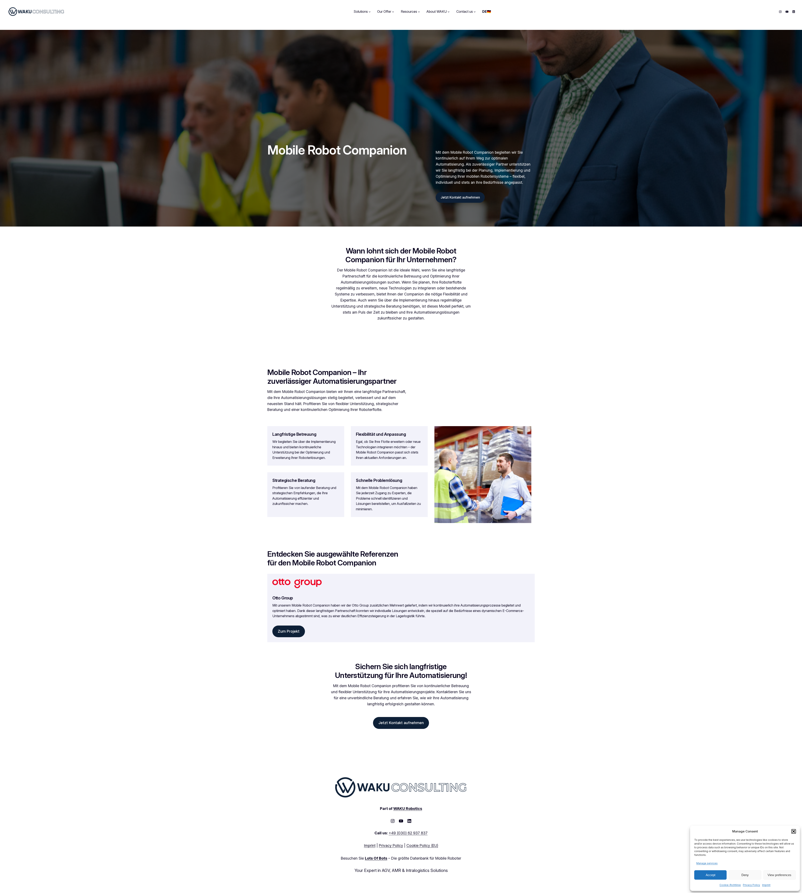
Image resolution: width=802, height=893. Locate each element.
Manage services (707, 863)
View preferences (779, 875)
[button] (794, 831)
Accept (710, 875)
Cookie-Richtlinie (730, 885)
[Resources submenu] (419, 12)
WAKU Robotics (407, 808)
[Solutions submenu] (370, 12)
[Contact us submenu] (475, 12)
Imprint (766, 885)
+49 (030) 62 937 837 (408, 833)
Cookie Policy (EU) (422, 845)
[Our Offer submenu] (393, 12)
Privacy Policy (751, 885)
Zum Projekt (288, 631)
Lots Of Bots (376, 858)
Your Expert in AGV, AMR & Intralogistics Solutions (401, 870)
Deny (745, 875)
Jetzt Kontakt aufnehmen (460, 197)
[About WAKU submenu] (449, 12)
